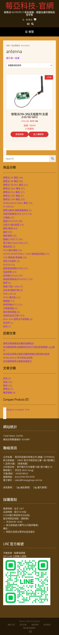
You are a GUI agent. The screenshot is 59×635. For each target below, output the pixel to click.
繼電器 (6, 300)
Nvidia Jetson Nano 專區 (15, 202)
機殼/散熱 (8, 228)
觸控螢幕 (7, 392)
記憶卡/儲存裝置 (11, 224)
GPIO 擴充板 (9, 297)
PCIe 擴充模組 (10, 250)
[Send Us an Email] (28, 24)
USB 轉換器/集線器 (12, 257)
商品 (5, 381)
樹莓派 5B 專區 (10, 177)
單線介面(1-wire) (11, 286)
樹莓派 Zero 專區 (11, 188)
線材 (5, 231)
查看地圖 (22, 463)
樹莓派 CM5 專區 (11, 195)
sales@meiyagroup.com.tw (28, 480)
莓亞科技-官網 (29, 5)
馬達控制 (7, 271)
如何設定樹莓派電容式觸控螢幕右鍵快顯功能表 (26, 353)
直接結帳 (19, 134)
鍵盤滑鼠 (7, 246)
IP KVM (7, 206)
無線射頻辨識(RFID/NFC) (15, 279)
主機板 (6, 217)
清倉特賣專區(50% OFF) (15, 213)
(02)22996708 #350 (25, 476)
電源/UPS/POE (10, 221)
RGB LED (8, 293)
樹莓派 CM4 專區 (11, 199)
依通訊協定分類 (11, 315)
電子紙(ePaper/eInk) (13, 242)
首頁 (8, 45)
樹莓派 (6, 388)
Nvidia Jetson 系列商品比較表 (18, 357)
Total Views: (9, 435)
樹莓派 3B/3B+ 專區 (13, 184)
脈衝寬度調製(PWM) (13, 268)
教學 (5, 282)
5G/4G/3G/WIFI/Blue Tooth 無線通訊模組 (24, 253)
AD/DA (6, 264)
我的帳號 (47, 624)
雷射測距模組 (9, 311)
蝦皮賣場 (24, 487)
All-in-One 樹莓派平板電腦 (16, 319)
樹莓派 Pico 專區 (11, 192)
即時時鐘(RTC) (10, 304)
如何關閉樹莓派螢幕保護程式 (17, 361)
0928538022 (22, 473)
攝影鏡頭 (7, 235)
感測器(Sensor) (10, 275)
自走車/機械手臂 (11, 290)
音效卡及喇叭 (9, 260)
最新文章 (11, 624)
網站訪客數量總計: (12, 439)
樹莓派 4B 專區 (10, 181)
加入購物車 (38, 134)
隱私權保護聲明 (29, 628)
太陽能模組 (8, 308)
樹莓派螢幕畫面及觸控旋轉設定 (18, 343)
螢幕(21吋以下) (10, 239)
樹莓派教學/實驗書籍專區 (15, 210)
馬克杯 (6, 322)
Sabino (29, 621)
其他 (5, 326)
